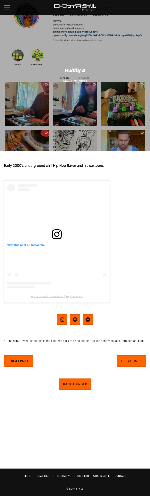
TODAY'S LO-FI (44, 475)
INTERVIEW (63, 475)
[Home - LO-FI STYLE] (75, 10)
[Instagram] (62, 319)
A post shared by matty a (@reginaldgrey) (57, 296)
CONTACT (120, 475)
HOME (27, 475)
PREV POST (130, 361)
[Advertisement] (75, 429)
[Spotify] (75, 319)
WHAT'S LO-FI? (101, 475)
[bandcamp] (88, 319)
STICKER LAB (81, 475)
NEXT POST (20, 361)
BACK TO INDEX (75, 384)
